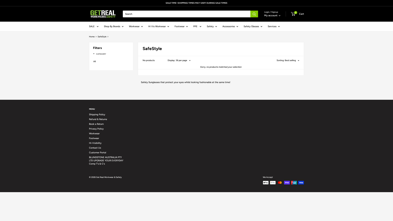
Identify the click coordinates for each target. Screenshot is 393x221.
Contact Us (95, 147)
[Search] (254, 14)
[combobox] (186, 14)
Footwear (180, 26)
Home (92, 36)
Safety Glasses (251, 26)
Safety (210, 26)
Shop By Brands (112, 26)
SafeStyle (102, 36)
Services (272, 26)
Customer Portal (97, 152)
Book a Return (96, 124)
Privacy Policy (96, 128)
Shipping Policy (97, 114)
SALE (92, 26)
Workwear (134, 26)
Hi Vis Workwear (157, 26)
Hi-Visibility (95, 143)
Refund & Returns (98, 119)
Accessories (228, 26)
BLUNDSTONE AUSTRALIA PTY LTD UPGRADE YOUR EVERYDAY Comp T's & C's (106, 160)
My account (271, 15)
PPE (195, 26)
